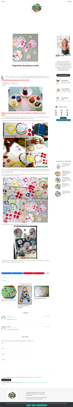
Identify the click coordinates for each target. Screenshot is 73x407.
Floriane (4, 280)
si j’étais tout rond (18, 76)
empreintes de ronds (5, 277)
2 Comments (29, 68)
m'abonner (33, 377)
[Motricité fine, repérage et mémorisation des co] (56, 112)
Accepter (28, 405)
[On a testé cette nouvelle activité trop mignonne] (67, 112)
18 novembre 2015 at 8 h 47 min (11, 327)
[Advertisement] (36, 23)
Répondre (47, 316)
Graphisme (25, 63)
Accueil (3, 1)
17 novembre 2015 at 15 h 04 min (12, 317)
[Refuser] (71, 404)
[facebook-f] (67, 1)
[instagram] (71, 1)
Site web (3, 354)
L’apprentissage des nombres (40, 298)
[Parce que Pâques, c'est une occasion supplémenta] (56, 110)
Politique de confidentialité (42, 405)
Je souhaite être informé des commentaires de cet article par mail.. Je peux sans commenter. (22, 377)
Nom (2, 343)
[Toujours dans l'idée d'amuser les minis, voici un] (61, 112)
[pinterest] (69, 1)
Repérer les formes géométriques (8, 299)
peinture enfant (20, 277)
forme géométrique (13, 277)
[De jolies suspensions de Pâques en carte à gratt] (61, 110)
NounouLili (9, 316)
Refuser (33, 405)
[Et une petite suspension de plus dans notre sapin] (67, 115)
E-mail (2, 348)
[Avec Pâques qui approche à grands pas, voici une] (67, 110)
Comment (3, 359)
